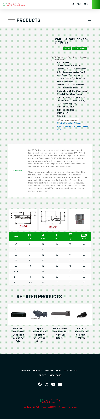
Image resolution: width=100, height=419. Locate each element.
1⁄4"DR (67, 49)
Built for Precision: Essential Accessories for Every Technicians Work (72, 126)
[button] (89, 19)
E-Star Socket (79, 49)
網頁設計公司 (56, 407)
